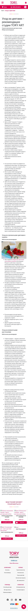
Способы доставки (7, 587)
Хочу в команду (7, 572)
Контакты (7, 570)
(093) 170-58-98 (17, 7)
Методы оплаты (7, 589)
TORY (2, 10)
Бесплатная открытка (20, 577)
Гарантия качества (20, 570)
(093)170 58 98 (14, 557)
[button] (25, 7)
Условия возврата (21, 589)
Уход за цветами (20, 575)
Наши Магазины (14, 563)
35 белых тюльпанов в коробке (7, 516)
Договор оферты (14, 608)
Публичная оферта (7, 592)
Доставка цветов (20, 580)
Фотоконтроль (21, 572)
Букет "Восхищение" (21, 529)
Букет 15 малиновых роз (7, 532)
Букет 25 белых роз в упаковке (21, 516)
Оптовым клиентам (20, 587)
